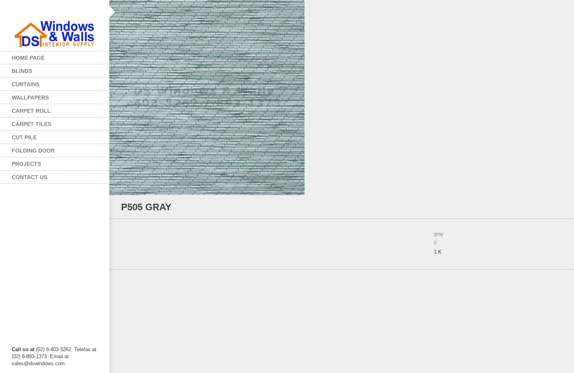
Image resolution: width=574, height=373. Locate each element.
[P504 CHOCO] (559, 207)
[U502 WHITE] (548, 207)
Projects (20, 162)
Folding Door (27, 149)
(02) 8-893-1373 (29, 356)
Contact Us (29, 177)
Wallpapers (24, 96)
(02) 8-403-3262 (53, 349)
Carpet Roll (25, 109)
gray (439, 234)
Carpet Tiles (25, 122)
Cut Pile (18, 135)
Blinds (16, 69)
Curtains (19, 82)
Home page (28, 58)
